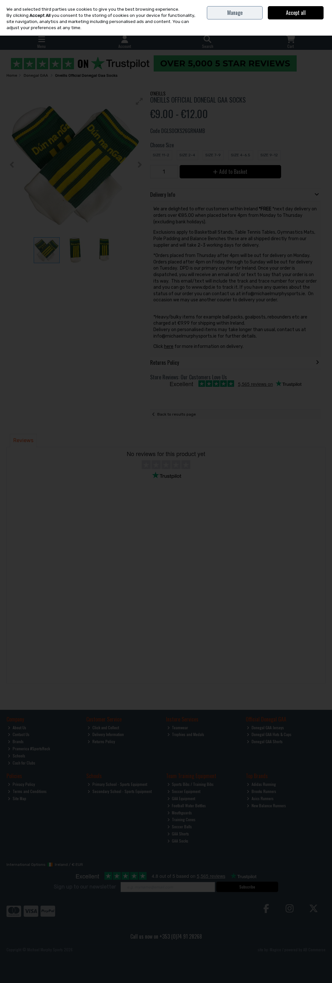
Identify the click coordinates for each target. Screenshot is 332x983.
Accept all (296, 13)
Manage (235, 13)
